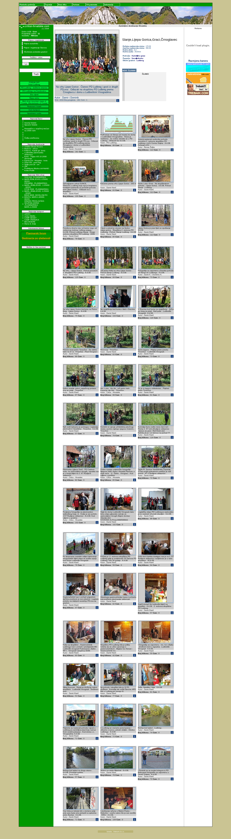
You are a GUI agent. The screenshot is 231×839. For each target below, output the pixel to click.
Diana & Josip (30, 224)
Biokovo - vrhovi (31, 149)
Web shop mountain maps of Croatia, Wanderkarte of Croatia (34, 102)
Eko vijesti (34, 95)
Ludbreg (140, 60)
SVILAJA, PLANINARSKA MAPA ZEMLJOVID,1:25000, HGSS (36, 179)
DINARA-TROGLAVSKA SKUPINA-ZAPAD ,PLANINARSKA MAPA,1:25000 (34, 204)
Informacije (108, 5)
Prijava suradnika (31, 44)
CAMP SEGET (30, 218)
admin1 (27, 214)
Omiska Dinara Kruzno (33, 147)
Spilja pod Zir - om (31, 164)
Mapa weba (34, 98)
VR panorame (91, 5)
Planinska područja (27, 5)
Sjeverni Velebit (30, 125)
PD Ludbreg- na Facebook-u (34, 91)
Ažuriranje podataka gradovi (35, 52)
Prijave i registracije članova (35, 48)
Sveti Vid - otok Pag (32, 162)
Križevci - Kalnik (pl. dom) (34, 151)
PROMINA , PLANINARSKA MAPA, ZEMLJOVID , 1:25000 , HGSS (36, 185)
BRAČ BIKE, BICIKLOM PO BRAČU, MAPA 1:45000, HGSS (35, 197)
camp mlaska (29, 216)
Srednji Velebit (30, 123)
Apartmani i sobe (34, 113)
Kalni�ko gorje (138, 56)
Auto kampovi (34, 110)
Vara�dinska (137, 58)
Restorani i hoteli (34, 106)
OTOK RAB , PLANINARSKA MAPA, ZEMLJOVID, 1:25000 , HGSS (36, 191)
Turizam (76, 5)
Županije (48, 5)
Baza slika (62, 5)
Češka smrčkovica (31, 138)
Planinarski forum (36, 233)
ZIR (25, 166)
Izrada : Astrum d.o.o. (116, 832)
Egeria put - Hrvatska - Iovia (35, 160)
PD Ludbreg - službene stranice (34, 88)
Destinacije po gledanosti (36, 238)
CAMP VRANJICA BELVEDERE (31, 221)
